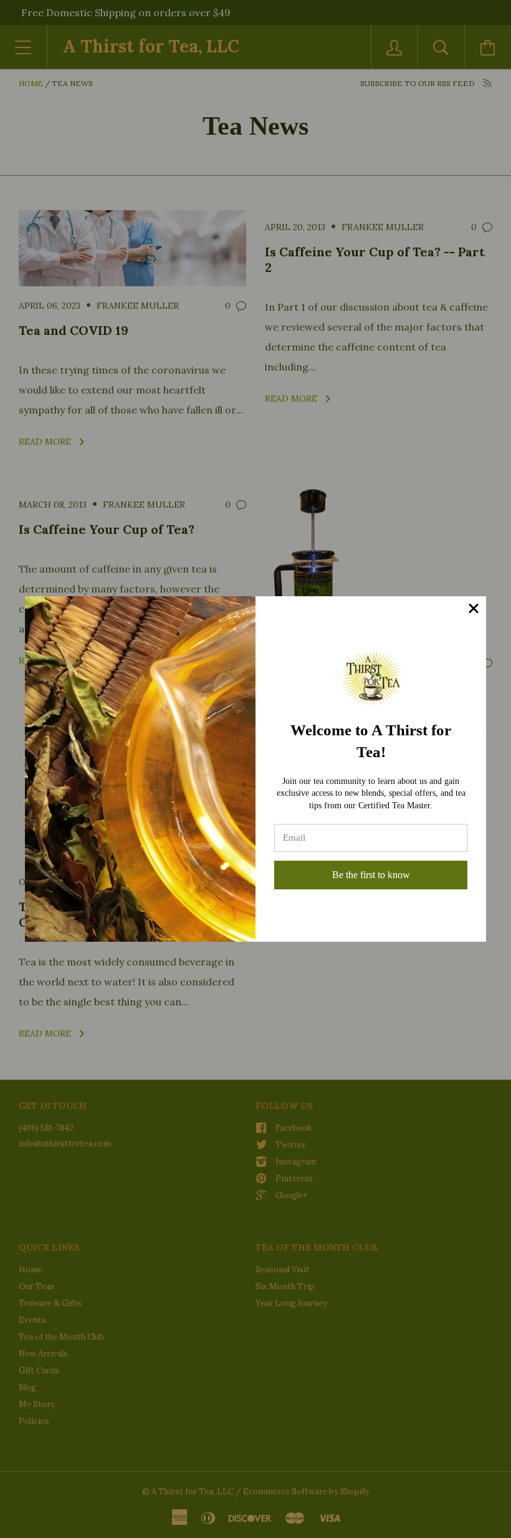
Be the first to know (371, 874)
